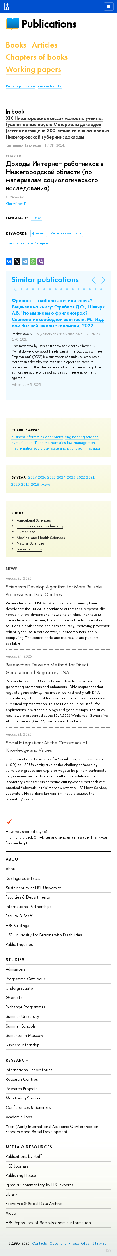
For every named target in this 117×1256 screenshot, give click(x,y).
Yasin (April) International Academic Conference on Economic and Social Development (52, 1129)
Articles (44, 45)
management (85, 442)
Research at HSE (50, 86)
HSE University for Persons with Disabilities (44, 935)
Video (11, 1213)
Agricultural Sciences (34, 520)
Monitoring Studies (23, 1098)
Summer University (22, 1016)
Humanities (26, 531)
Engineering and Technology (40, 525)
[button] (16, 289)
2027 (32, 477)
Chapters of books (37, 57)
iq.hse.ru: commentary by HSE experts (39, 1184)
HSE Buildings (17, 925)
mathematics (21, 448)
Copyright (57, 1243)
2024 (61, 477)
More (45, 484)
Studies (15, 959)
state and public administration (76, 448)
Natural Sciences (30, 543)
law (69, 442)
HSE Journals (17, 1166)
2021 (90, 477)
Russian (36, 218)
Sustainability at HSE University (33, 887)
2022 (81, 477)
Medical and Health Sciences (41, 537)
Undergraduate (19, 988)
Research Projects (21, 1088)
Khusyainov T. (16, 203)
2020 (15, 484)
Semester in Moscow (24, 1035)
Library (11, 1194)
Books (16, 45)
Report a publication (20, 86)
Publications (48, 24)
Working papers (33, 69)
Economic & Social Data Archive (34, 1203)
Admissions (15, 969)
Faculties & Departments (28, 897)
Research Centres (22, 1079)
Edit (108, 1251)
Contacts (39, 1243)
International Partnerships (28, 906)
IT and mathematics (50, 442)
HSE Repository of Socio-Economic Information (48, 1222)
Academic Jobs (19, 1116)
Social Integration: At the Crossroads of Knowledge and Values (46, 746)
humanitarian (21, 442)
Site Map (99, 1243)
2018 (35, 484)
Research (17, 1060)
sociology (42, 448)
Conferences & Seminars (28, 1107)
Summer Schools (20, 1026)
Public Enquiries (19, 944)
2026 (42, 477)
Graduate (14, 997)
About (14, 859)
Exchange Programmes (25, 1007)
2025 (51, 477)
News (12, 569)
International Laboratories (29, 1069)
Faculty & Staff (19, 916)
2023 (71, 477)
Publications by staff (24, 1156)
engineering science (82, 436)
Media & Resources (29, 1147)
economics (54, 436)
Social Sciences (29, 548)
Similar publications (45, 280)
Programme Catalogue (26, 978)
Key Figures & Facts (23, 878)
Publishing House (21, 1175)
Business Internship (22, 1044)
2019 (25, 484)
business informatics (27, 436)
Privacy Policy (79, 1243)
